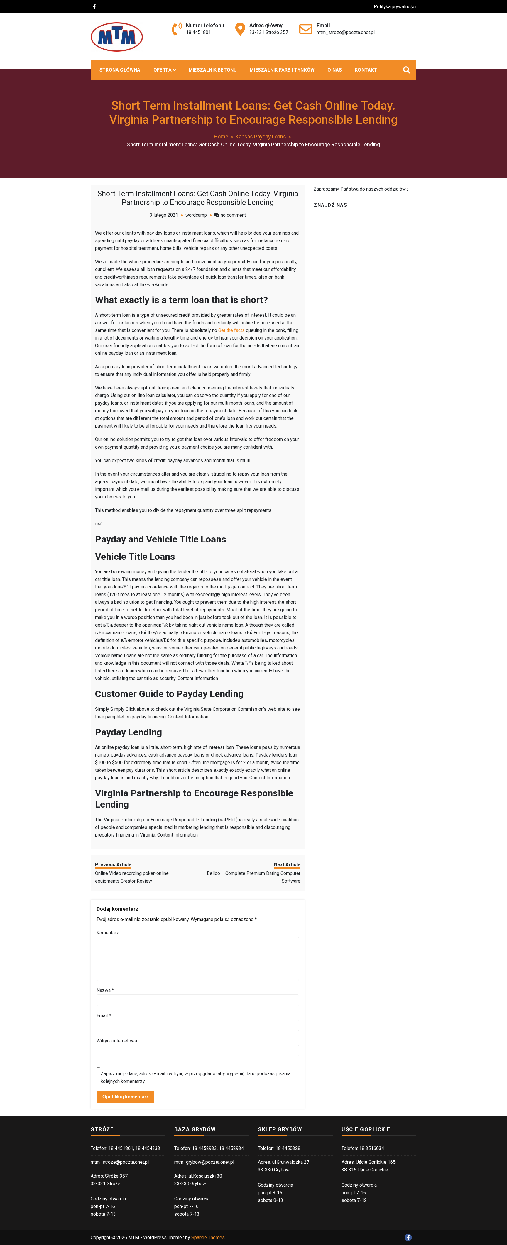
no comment (233, 215)
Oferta (162, 70)
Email (104, 1015)
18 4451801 (198, 32)
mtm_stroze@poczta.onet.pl (346, 32)
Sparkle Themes (208, 1237)
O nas (334, 70)
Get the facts (231, 330)
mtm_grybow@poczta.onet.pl (204, 1162)
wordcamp (196, 215)
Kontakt (366, 70)
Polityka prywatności (395, 6)
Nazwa (105, 990)
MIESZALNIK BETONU (213, 70)
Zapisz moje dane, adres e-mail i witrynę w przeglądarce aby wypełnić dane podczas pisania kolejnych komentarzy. (195, 1077)
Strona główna (120, 70)
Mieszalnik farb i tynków (282, 70)
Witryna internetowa (117, 1041)
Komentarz (108, 933)
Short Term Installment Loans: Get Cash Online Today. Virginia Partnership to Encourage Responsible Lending (197, 198)
